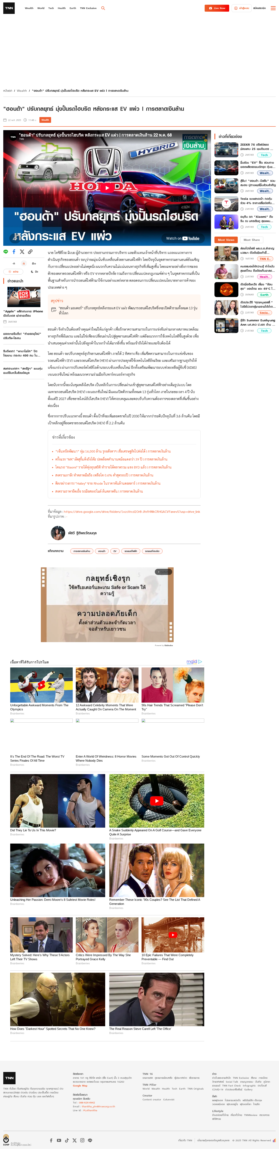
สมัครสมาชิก (259, 8)
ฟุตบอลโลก (245, 1104)
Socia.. (264, 312)
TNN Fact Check (231, 1086)
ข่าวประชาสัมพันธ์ (233, 1089)
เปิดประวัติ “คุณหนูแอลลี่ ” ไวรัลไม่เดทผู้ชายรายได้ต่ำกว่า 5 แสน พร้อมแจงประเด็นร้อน (258, 304)
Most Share (252, 239)
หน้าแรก (7, 90)
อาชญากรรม (246, 1082)
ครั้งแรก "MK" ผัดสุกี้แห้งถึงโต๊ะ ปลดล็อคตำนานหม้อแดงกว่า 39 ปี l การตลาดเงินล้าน (111, 459)
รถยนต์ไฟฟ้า (131, 551)
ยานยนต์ (216, 1086)
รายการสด (148, 1078)
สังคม (254, 1078)
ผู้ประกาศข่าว (180, 1078)
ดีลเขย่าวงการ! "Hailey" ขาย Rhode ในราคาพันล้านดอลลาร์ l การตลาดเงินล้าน (108, 483)
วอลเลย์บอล (218, 1104)
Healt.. (264, 276)
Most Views (226, 239)
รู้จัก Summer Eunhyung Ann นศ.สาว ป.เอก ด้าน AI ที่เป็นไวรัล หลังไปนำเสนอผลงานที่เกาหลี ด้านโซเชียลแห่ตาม (258, 322)
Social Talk (232, 1082)
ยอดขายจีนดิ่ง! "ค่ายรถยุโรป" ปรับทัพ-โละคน (22, 336)
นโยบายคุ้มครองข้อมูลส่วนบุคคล (213, 1140)
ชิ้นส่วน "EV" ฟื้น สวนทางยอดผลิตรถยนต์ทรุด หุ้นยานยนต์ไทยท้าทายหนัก (258, 164)
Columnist (168, 1099)
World (146, 1089)
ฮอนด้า (101, 551)
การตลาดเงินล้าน (82, 551)
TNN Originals (195, 1089)
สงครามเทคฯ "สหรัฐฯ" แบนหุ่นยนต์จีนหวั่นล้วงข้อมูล (22, 370)
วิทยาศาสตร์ (218, 1082)
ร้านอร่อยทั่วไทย (220, 1115)
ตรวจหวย (264, 1115)
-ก (13, 263)
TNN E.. (265, 258)
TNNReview (250, 1115)
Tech (264, 155)
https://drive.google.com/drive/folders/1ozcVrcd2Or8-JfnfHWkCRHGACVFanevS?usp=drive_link (132, 511)
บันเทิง (258, 1082)
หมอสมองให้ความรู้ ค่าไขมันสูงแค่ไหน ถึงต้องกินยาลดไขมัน (257, 268)
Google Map (80, 1086)
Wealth (22, 90)
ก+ (34, 263)
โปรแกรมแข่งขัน (233, 1100)
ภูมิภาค (266, 1082)
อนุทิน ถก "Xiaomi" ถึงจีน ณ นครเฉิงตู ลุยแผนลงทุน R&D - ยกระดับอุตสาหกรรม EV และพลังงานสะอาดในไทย (256, 219)
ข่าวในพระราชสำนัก (221, 1078)
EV (115, 551)
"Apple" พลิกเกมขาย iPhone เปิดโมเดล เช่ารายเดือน (23, 313)
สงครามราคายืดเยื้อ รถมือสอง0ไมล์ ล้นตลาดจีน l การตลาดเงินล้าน (99, 491)
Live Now (219, 8)
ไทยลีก (256, 1104)
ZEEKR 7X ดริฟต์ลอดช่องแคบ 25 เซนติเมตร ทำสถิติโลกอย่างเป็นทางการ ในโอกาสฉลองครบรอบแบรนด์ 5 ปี (257, 146)
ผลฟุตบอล (217, 1100)
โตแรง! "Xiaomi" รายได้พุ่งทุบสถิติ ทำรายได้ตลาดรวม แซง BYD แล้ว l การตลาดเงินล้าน (113, 467)
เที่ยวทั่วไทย (236, 1115)
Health (166, 1089)
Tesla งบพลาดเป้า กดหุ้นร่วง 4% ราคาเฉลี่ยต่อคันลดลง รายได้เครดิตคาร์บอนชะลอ (257, 200)
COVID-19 (217, 1089)
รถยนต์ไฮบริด (152, 551)
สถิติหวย (216, 1119)
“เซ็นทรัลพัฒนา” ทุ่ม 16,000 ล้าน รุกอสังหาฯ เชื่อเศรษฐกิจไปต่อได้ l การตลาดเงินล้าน (113, 451)
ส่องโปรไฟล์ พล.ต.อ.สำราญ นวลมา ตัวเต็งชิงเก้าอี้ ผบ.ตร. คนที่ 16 (257, 250)
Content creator (152, 1099)
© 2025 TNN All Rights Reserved (251, 1140)
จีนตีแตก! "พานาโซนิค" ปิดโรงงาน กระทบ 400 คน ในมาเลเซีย (20, 353)
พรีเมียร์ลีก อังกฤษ (252, 1100)
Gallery (248, 1089)
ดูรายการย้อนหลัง (163, 1078)
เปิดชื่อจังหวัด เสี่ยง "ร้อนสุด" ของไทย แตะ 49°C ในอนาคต (257, 286)
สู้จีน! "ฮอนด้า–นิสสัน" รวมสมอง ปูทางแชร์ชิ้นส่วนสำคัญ (258, 182)
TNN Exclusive (241, 1078)
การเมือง (263, 1078)
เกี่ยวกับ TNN (185, 1140)
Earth (264, 294)
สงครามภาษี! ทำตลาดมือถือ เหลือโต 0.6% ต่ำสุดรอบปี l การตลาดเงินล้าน (104, 475)
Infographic (249, 1086)
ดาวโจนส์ (262, 1086)
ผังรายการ (194, 1078)
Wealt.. (265, 173)
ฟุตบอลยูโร (232, 1104)
